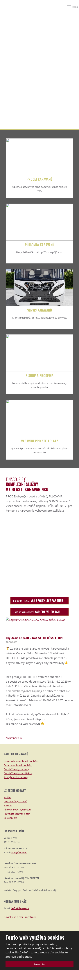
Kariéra (7, 797)
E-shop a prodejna (39, 375)
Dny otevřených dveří (15, 801)
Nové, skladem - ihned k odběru (21, 761)
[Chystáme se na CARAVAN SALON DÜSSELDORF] (35, 620)
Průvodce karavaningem (17, 813)
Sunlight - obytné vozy (16, 777)
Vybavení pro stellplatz (39, 440)
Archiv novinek (14, 738)
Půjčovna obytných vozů (17, 809)
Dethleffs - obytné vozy (16, 769)
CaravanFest (10, 817)
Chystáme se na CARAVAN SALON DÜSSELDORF (34, 638)
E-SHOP (8, 805)
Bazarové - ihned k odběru (18, 765)
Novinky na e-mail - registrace (20, 917)
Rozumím (39, 964)
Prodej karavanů (39, 179)
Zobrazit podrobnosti (19, 956)
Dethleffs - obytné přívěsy (18, 773)
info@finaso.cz (19, 852)
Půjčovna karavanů (39, 244)
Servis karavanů (39, 310)
